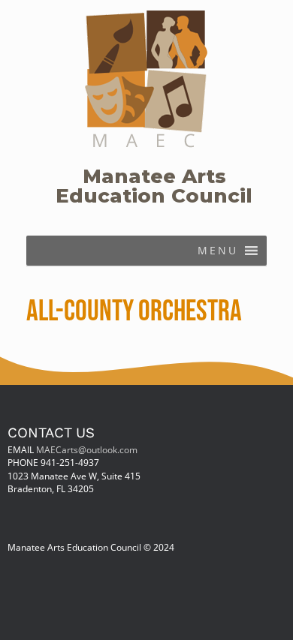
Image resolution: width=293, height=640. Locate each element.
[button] (218, 251)
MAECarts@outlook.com (86, 449)
